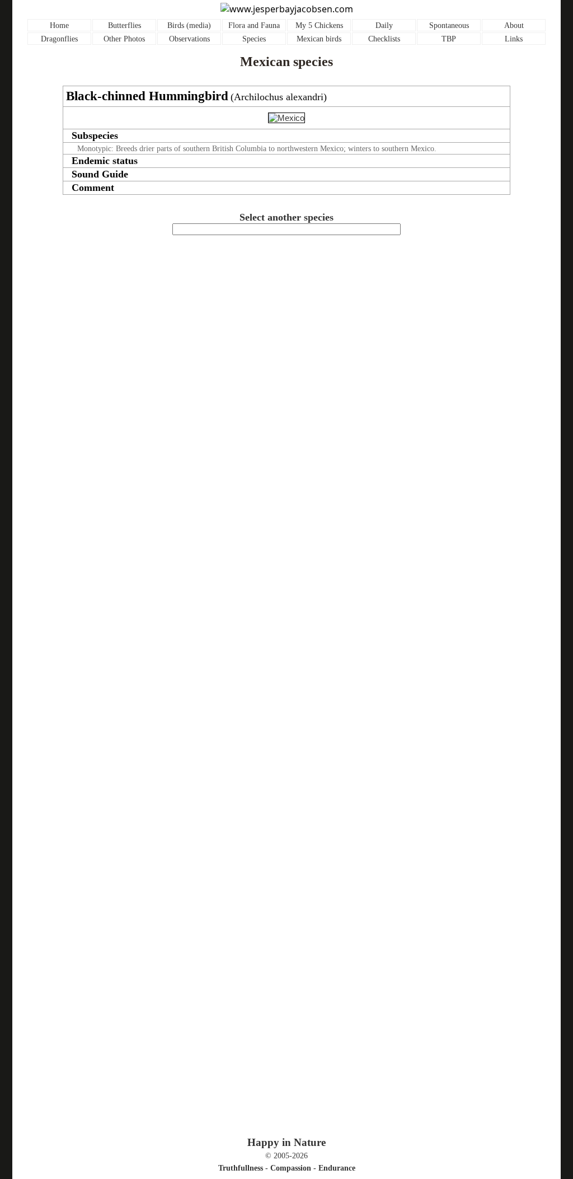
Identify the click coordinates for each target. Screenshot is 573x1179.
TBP (449, 39)
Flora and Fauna (254, 25)
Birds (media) (189, 25)
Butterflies (124, 25)
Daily (384, 25)
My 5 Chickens (319, 25)
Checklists (384, 39)
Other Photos (124, 39)
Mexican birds (319, 39)
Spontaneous (449, 25)
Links (514, 39)
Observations (189, 39)
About (514, 25)
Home (59, 25)
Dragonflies (59, 39)
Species (254, 39)
